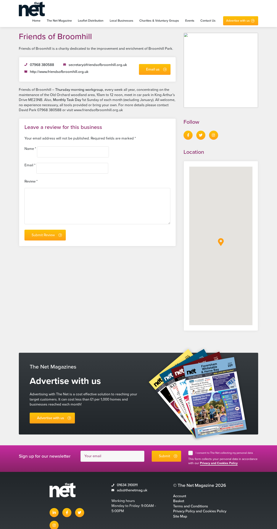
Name (30, 149)
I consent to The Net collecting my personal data (225, 453)
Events (189, 20)
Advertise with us (238, 20)
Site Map (180, 516)
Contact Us (208, 20)
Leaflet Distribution (90, 20)
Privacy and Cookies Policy (219, 463)
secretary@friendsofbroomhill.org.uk (98, 65)
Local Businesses (121, 20)
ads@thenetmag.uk (132, 490)
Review (31, 181)
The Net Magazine (59, 20)
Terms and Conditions (190, 506)
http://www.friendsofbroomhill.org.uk (59, 72)
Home (36, 20)
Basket (178, 501)
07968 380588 (42, 65)
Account (179, 496)
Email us (152, 69)
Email (29, 165)
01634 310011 (127, 485)
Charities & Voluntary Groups (159, 20)
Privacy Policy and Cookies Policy (199, 511)
